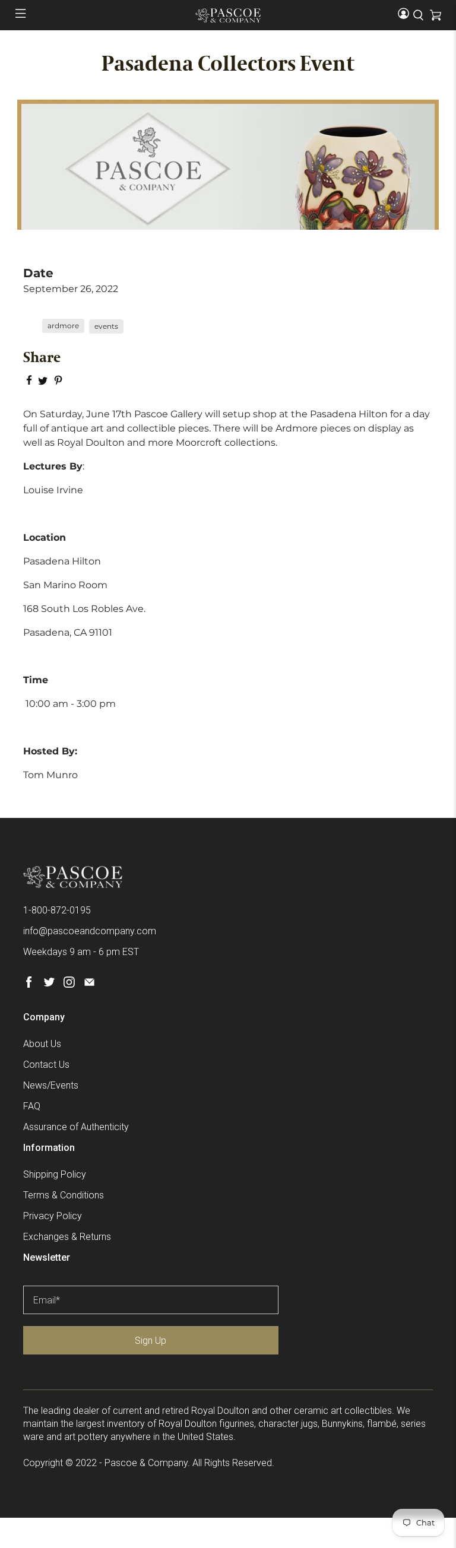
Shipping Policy (54, 1174)
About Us (42, 1043)
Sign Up (150, 1340)
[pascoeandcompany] (228, 15)
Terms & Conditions (63, 1195)
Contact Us (46, 1064)
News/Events (50, 1085)
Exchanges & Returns (67, 1236)
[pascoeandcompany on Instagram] (69, 984)
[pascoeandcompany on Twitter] (49, 984)
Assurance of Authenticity (76, 1127)
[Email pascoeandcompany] (89, 984)
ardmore (63, 325)
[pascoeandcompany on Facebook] (28, 984)
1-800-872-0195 (57, 910)
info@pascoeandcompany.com (89, 931)
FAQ (31, 1106)
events (106, 326)
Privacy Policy (52, 1216)
